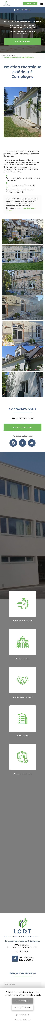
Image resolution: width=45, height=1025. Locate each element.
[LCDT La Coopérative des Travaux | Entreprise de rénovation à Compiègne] (6, 3)
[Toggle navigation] (42, 3)
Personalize (23, 1015)
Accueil (4, 55)
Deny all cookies (23, 1007)
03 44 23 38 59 (25, 418)
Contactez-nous (30, 3)
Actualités (12, 55)
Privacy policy (23, 1019)
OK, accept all (23, 1001)
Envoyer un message (22, 427)
